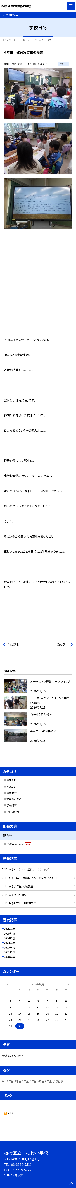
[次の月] (68, 984)
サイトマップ (14, 1175)
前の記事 (13, 644)
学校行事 (11, 805)
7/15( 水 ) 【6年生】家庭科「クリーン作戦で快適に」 (29, 878)
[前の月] (7, 984)
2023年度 (9, 943)
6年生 (48, 1081)
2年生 (18, 1081)
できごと (10, 786)
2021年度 (9, 952)
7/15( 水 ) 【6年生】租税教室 (17, 886)
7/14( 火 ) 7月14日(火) (14, 895)
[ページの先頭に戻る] (71, 1183)
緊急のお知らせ (15, 799)
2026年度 (9, 929)
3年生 (25, 1081)
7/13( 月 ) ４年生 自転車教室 (19, 903)
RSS (10, 1113)
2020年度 (9, 957)
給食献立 (11, 793)
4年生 (33, 1081)
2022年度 (9, 947)
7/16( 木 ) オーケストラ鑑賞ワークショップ (25, 869)
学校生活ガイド (18, 844)
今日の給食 (12, 812)
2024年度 (9, 938)
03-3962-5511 (21, 1164)
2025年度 (9, 933)
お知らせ (11, 780)
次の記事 (62, 644)
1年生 (10, 1081)
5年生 (40, 1081)
